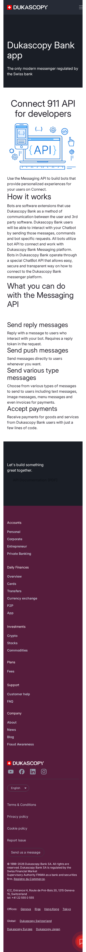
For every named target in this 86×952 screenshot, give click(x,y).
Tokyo (67, 909)
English (15, 788)
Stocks (12, 643)
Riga (38, 909)
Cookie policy (17, 828)
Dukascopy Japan (48, 929)
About (12, 722)
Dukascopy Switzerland (36, 921)
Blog (10, 737)
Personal (13, 532)
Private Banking (19, 553)
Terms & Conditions (21, 805)
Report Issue (16, 840)
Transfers (14, 591)
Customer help (18, 694)
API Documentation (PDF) (35, 480)
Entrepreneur (17, 546)
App (10, 613)
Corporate (14, 539)
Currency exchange (22, 598)
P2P (10, 605)
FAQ (10, 701)
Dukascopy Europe (19, 929)
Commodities (17, 650)
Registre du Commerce (29, 879)
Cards (11, 584)
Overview (14, 576)
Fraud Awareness (20, 744)
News (11, 730)
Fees (10, 671)
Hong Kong (51, 909)
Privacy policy (17, 816)
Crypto (12, 636)
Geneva (26, 909)
